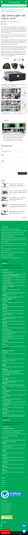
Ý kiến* (2, 161)
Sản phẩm (3, 482)
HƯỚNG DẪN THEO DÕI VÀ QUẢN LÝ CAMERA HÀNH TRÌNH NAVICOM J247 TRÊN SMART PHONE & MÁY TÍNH (17, 205)
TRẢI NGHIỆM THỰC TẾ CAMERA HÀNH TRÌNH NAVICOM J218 (17, 198)
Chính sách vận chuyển (6, 503)
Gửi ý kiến (22, 173)
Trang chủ (3, 8)
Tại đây (10, 269)
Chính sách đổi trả (5, 511)
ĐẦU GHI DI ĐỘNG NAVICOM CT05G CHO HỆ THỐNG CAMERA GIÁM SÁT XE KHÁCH (18, 191)
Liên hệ (2, 486)
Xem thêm (24, 217)
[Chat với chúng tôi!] (24, 531)
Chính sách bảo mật (5, 509)
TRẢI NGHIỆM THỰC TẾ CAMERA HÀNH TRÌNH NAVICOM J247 (17, 212)
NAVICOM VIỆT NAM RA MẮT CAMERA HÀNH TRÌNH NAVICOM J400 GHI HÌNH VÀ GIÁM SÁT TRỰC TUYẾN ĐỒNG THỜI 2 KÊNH (17, 185)
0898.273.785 (6, 530)
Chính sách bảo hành (6, 505)
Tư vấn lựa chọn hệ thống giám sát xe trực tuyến (12, 9)
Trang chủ (3, 480)
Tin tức (2, 484)
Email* (2, 154)
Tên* (2, 148)
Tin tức (3, 180)
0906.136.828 (6, 532)
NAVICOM (6, 525)
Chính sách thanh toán (6, 507)
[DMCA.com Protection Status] (7, 517)
